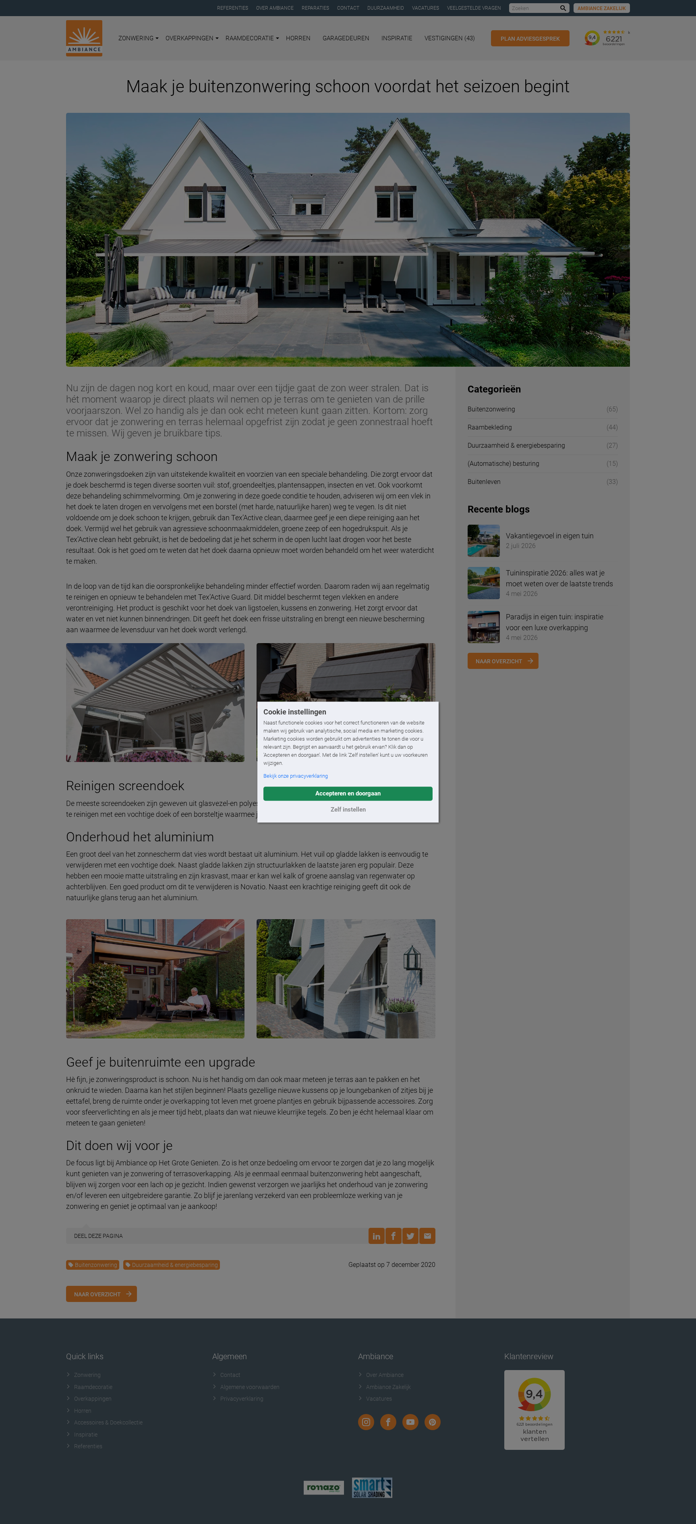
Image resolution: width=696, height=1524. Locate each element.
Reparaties (315, 8)
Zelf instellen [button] (348, 809)
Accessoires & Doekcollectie (108, 1422)
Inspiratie (396, 38)
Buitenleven (484, 482)
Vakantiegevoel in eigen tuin (550, 536)
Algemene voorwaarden (250, 1387)
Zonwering (135, 38)
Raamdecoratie (250, 38)
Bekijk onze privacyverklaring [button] (295, 776)
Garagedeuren (346, 38)
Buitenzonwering (96, 1265)
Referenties (232, 8)
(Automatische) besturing (503, 463)
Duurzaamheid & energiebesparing (175, 1265)
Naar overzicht (97, 1294)
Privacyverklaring (241, 1398)
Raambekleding (490, 427)
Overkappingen (189, 38)
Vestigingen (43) (450, 38)
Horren (298, 38)
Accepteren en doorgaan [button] (348, 793)
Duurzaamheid (385, 8)
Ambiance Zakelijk (602, 8)
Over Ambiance (275, 8)
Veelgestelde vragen (474, 8)
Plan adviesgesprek (530, 38)
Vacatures (425, 8)
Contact (348, 8)
